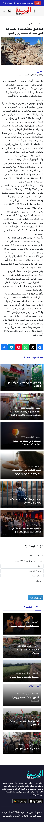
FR (34, 11)
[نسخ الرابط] (4, 347)
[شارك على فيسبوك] (40, 347)
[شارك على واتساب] (25, 347)
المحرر (40, 71)
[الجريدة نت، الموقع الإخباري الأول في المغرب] (23, 11)
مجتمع (31, 23)
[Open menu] (39, 11)
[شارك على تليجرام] (11, 347)
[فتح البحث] (4, 10)
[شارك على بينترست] (18, 347)
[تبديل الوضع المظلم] (9, 11)
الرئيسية (39, 23)
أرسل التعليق (36, 597)
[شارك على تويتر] (32, 347)
